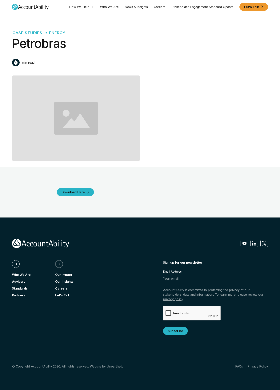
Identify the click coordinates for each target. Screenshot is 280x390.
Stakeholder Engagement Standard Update (202, 7)
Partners (18, 295)
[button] (81, 7)
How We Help (79, 7)
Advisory (18, 281)
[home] (30, 7)
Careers (159, 7)
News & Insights (136, 7)
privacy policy (173, 299)
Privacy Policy (257, 366)
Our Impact (63, 275)
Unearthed (114, 366)
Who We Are (109, 7)
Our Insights (64, 281)
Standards (20, 288)
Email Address (172, 271)
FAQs (239, 366)
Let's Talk (62, 295)
